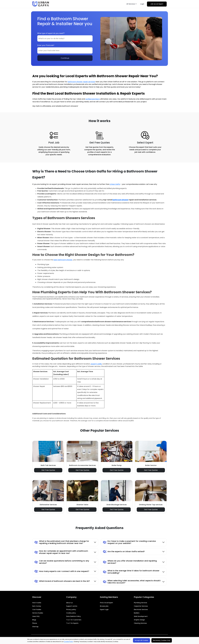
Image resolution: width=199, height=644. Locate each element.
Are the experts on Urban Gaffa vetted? (124, 551)
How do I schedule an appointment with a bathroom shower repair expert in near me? (61, 552)
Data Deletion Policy (73, 616)
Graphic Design (139, 620)
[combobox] (65, 38)
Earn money (36, 606)
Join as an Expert (156, 4)
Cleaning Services (140, 623)
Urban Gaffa (114, 184)
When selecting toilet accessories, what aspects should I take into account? (132, 581)
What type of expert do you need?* (51, 33)
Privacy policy (71, 609)
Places (34, 623)
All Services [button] (130, 4)
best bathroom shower (62, 260)
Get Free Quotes (48, 470)
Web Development (141, 616)
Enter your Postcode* (45, 45)
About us (69, 603)
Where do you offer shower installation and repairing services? (130, 561)
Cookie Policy (68, 642)
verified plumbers (92, 99)
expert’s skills (96, 364)
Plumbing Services (140, 603)
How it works (36, 603)
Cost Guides (36, 609)
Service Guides (37, 613)
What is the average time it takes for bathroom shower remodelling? (131, 571)
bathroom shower (120, 200)
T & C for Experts (72, 623)
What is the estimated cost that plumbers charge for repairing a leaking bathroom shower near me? (62, 542)
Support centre (71, 606)
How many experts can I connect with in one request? (62, 571)
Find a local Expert (106, 603)
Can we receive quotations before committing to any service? (62, 561)
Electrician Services (141, 609)
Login (142, 4)
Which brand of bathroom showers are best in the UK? (62, 581)
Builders (136, 613)
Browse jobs (104, 606)
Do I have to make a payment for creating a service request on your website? (129, 542)
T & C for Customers (73, 620)
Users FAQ (35, 616)
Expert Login (104, 609)
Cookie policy (71, 613)
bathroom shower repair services (81, 81)
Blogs (34, 620)
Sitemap (35, 627)
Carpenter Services (141, 606)
